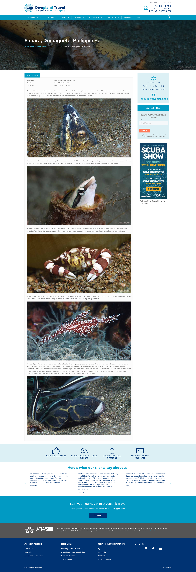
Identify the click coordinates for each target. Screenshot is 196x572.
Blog (138, 17)
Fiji (99, 548)
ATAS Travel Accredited (33, 555)
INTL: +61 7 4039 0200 (160, 11)
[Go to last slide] (25, 483)
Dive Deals (50, 17)
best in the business (153, 531)
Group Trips (64, 17)
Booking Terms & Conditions (72, 548)
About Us (127, 17)
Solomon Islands (104, 559)
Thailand (101, 555)
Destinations (33, 17)
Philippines (47, 46)
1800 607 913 (153, 85)
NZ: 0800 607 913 (163, 8)
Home (26, 46)
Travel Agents (66, 559)
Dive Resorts (79, 17)
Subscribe (153, 2)
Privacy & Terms (167, 567)
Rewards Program (68, 555)
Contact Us (167, 2)
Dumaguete (58, 46)
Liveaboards (94, 17)
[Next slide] (170, 483)
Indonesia (102, 552)
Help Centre (111, 17)
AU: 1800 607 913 (163, 5)
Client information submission (73, 552)
